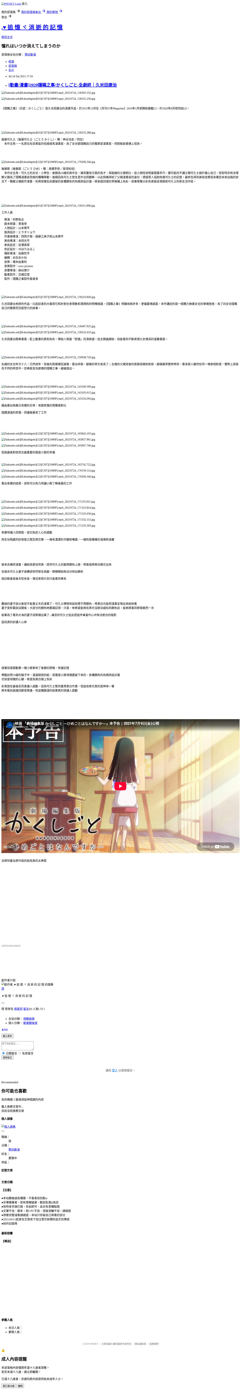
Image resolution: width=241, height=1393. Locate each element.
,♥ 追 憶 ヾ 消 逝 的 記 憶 (32, 27)
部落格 (12, 65)
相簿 (11, 61)
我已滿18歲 (8, 1386)
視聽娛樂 (29, 1018)
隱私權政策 (140, 1344)
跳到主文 (7, 37)
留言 (26, 1008)
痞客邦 (18, 1008)
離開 (20, 1386)
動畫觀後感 (30, 1023)
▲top (4, 1029)
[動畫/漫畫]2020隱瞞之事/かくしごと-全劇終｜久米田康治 (62, 85)
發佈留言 (7, 1057)
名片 (11, 70)
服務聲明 (154, 1344)
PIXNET (94, 1344)
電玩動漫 (30, 54)
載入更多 (7, 1036)
